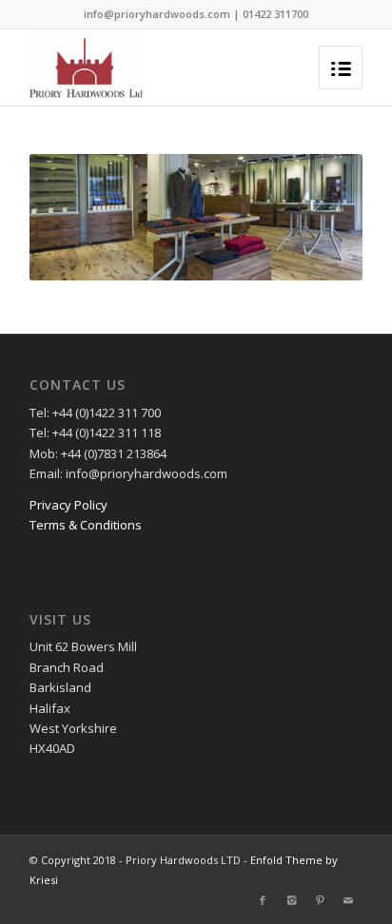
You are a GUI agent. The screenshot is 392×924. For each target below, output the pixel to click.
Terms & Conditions (85, 524)
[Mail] (348, 900)
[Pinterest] (319, 900)
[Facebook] (262, 900)
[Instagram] (291, 900)
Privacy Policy (68, 504)
